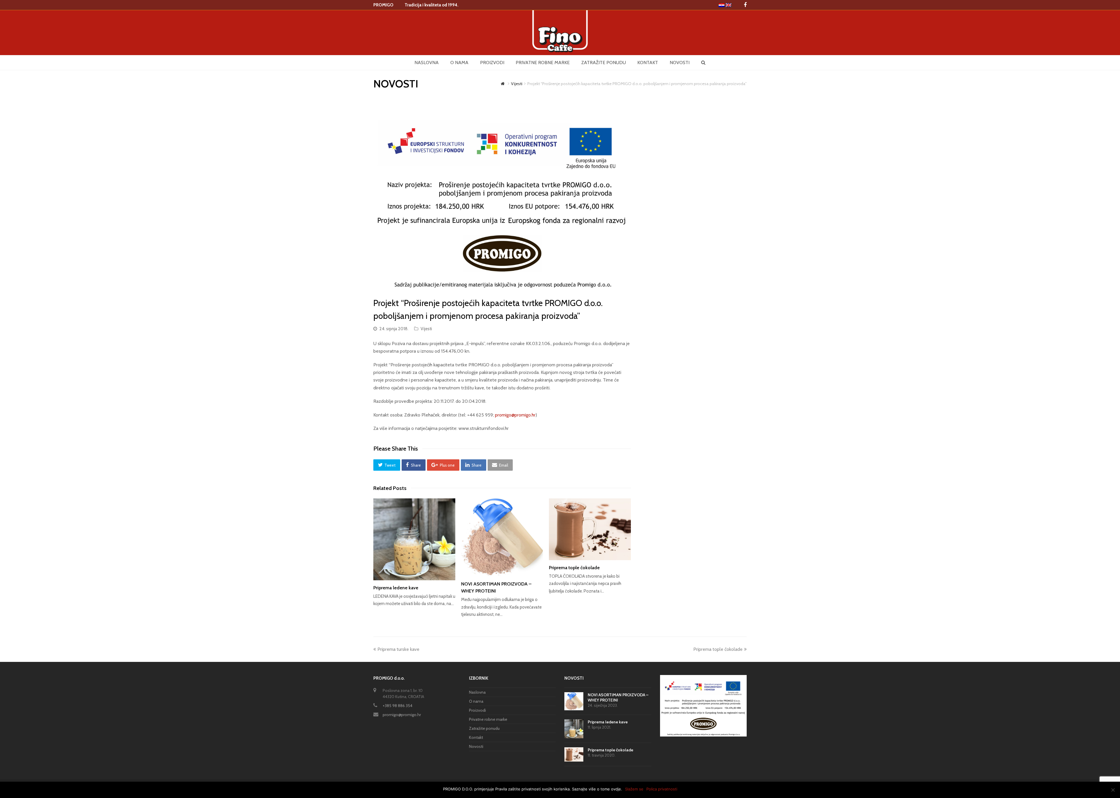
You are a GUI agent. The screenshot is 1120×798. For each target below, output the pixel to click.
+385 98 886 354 (397, 705)
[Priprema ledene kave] (414, 539)
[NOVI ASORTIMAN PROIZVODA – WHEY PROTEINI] (502, 537)
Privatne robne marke (488, 719)
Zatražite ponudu (484, 728)
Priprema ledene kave (395, 587)
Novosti (476, 746)
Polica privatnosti (661, 789)
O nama (476, 701)
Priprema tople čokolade (574, 567)
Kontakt (476, 737)
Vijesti (426, 328)
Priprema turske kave (398, 649)
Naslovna (477, 692)
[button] (386, 465)
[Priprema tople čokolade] (590, 529)
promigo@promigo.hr (515, 415)
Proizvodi (477, 710)
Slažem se (634, 789)
